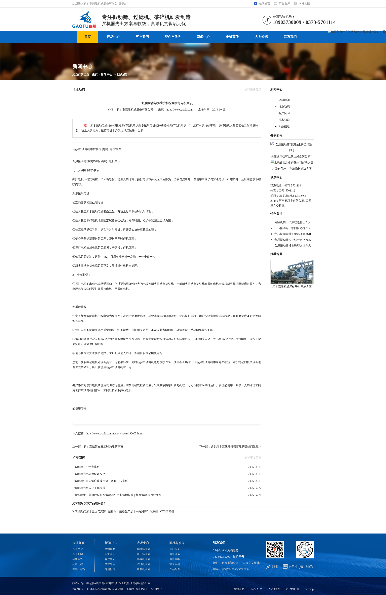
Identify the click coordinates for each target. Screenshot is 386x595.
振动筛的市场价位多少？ (89, 473)
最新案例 (276, 135)
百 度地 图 (292, 589)
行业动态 (121, 74)
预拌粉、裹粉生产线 (120, 511)
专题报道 (284, 126)
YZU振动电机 (80, 511)
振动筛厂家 (143, 583)
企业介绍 (77, 554)
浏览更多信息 (252, 89)
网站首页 (239, 589)
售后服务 (174, 549)
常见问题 (174, 564)
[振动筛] (85, 12)
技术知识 (284, 119)
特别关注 (276, 213)
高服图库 (256, 589)
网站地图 (304, 3)
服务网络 (174, 559)
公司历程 (77, 564)
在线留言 (264, 3)
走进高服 (232, 36)
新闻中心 (203, 36)
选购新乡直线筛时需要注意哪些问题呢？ (236, 446)
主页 (95, 74)
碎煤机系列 (143, 559)
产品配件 (174, 569)
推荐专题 (276, 254)
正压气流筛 (99, 511)
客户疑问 (284, 113)
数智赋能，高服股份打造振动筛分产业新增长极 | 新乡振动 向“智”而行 (117, 495)
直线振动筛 (128, 583)
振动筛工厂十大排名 (87, 466)
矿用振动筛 (112, 583)
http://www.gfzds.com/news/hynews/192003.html (114, 433)
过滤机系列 (143, 564)
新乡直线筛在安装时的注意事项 (103, 446)
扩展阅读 (78, 457)
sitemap (309, 589)
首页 (87, 36)
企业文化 (77, 549)
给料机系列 (143, 569)
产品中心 (113, 36)
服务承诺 (174, 554)
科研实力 (77, 559)
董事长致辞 (78, 569)
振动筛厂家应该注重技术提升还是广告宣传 (101, 480)
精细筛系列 (143, 549)
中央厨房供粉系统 (147, 511)
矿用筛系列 (143, 554)
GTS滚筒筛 (167, 511)
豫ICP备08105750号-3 (149, 589)
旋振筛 (100, 583)
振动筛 (90, 583)
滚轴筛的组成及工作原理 (89, 488)
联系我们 (290, 36)
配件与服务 (173, 36)
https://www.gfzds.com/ (179, 109)
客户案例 (142, 36)
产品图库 (284, 3)
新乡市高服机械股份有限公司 (135, 109)
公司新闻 (284, 99)
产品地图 (274, 589)
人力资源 (261, 36)
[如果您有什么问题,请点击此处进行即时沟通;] (357, 32)
